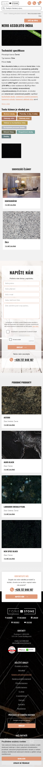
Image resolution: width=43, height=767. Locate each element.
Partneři (21, 700)
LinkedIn (35, 617)
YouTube (29, 622)
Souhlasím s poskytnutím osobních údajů (24, 331)
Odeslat (20, 347)
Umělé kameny (21, 687)
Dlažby (6, 136)
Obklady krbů (24, 118)
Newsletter (21, 709)
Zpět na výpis (33, 20)
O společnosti (21, 696)
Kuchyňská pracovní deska (14, 127)
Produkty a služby (21, 666)
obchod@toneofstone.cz (21, 643)
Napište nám (19, 596)
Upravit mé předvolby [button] (21, 763)
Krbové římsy (9, 132)
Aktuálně (21, 670)
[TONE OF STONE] (10, 3)
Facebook (9, 617)
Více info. (36, 326)
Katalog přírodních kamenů (17, 13)
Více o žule (6, 104)
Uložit (6, 145)
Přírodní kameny (22, 683)
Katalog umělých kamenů (21, 679)
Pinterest (16, 622)
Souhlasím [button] (21, 758)
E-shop (21, 692)
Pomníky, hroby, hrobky (29, 114)
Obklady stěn (9, 118)
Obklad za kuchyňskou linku (15, 123)
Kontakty (21, 704)
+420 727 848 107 (23, 360)
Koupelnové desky (26, 132)
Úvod (5, 13)
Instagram (22, 617)
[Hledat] (4, 8)
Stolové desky (9, 114)
